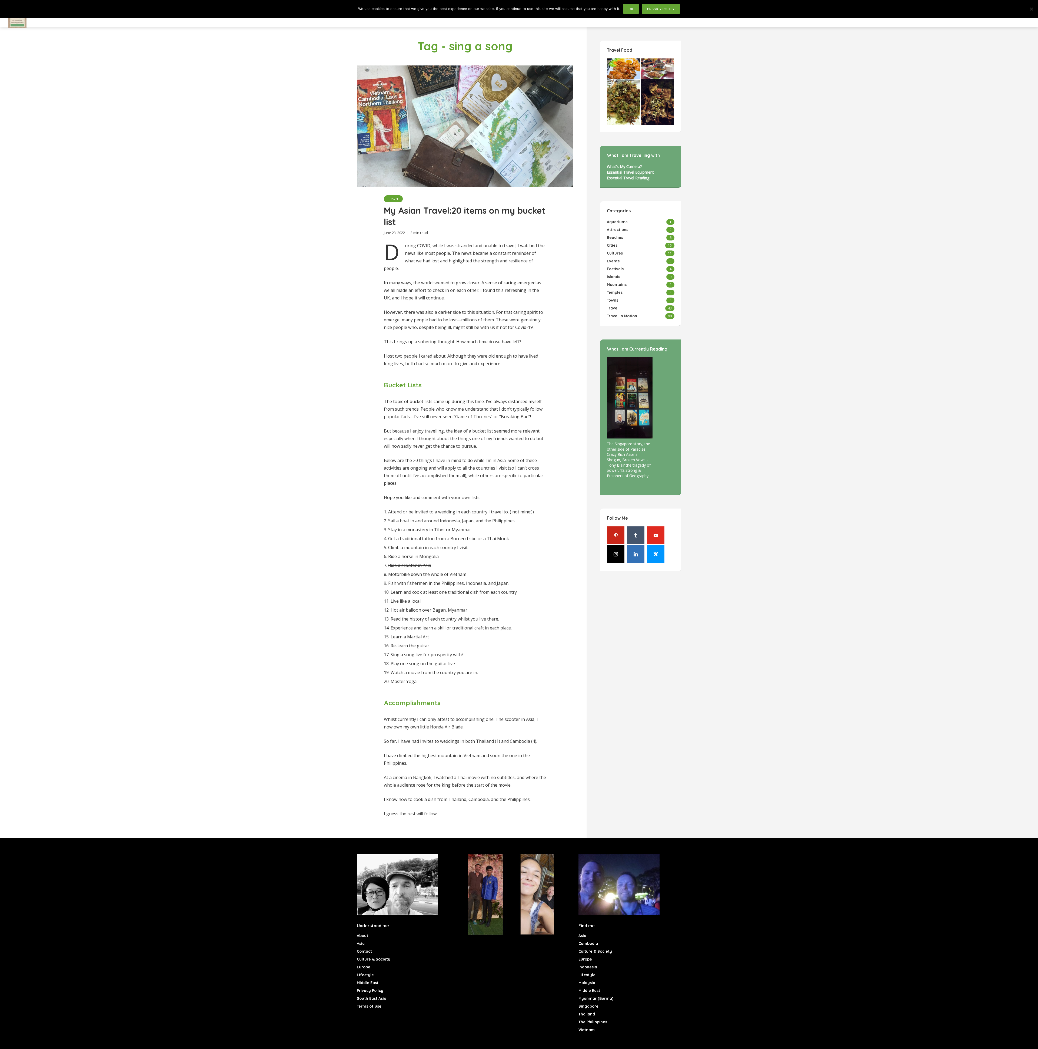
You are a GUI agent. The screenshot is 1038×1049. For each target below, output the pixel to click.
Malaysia (586, 982)
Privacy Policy (370, 990)
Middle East (367, 982)
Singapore (588, 1006)
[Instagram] (615, 554)
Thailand (586, 1014)
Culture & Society (373, 959)
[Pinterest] (615, 535)
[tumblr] (635, 535)
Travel (393, 199)
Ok (631, 8)
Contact (364, 951)
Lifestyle (365, 974)
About (362, 935)
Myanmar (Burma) (595, 998)
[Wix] (655, 554)
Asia (361, 943)
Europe (363, 967)
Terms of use (369, 1006)
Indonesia (587, 967)
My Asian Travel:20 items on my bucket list (464, 216)
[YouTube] (655, 535)
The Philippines (592, 1022)
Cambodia (588, 943)
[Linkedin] (635, 554)
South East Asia (371, 998)
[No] (1031, 9)
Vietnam (586, 1029)
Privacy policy (661, 8)
